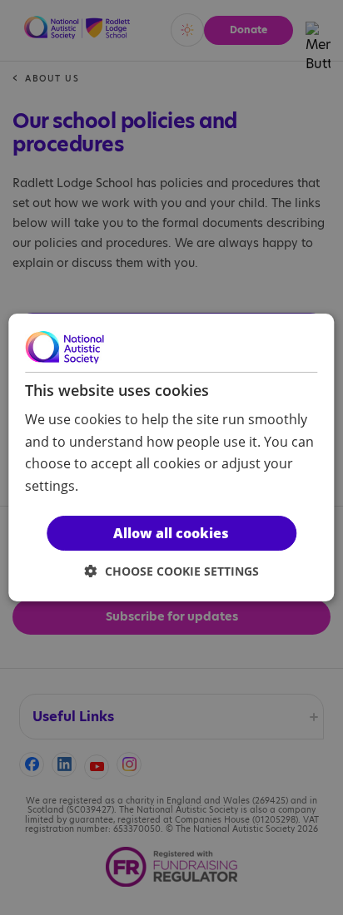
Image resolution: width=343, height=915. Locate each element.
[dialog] (171, 457)
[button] (172, 571)
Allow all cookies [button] (171, 533)
